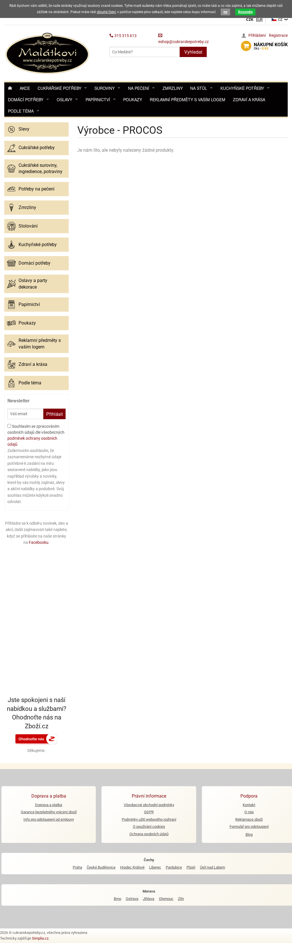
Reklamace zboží (249, 819)
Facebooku (38, 542)
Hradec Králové (132, 867)
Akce (25, 88)
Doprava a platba (48, 805)
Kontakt (249, 805)
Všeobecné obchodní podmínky (149, 805)
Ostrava (132, 899)
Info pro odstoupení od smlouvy (48, 819)
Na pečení (138, 88)
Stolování (28, 226)
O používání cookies (149, 826)
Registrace (278, 35)
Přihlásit (54, 414)
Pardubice (174, 867)
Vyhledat (193, 51)
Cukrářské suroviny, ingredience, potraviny (40, 168)
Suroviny (104, 88)
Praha (77, 867)
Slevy (24, 129)
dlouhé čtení (106, 12)
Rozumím (245, 12)
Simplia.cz (40, 938)
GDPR (149, 812)
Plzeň (190, 867)
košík (271, 46)
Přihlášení (257, 35)
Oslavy (64, 99)
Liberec (155, 867)
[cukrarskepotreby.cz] (48, 52)
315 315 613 (125, 35)
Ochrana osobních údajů (149, 834)
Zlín (181, 899)
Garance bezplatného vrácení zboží (49, 812)
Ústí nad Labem (212, 867)
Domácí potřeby (25, 99)
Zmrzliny (173, 88)
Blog (249, 834)
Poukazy (132, 99)
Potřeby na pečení (36, 189)
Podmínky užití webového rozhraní (149, 819)
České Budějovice (101, 867)
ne (225, 12)
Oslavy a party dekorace (33, 283)
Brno (117, 899)
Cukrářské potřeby (59, 88)
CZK (249, 19)
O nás (249, 812)
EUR (259, 19)
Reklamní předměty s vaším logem (187, 99)
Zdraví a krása (249, 99)
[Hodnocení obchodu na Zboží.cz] (36, 738)
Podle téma (21, 111)
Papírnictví (98, 99)
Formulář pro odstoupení (249, 826)
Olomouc (166, 899)
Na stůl (198, 88)
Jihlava (148, 899)
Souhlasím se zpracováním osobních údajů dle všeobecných (35, 435)
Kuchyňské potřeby (242, 88)
